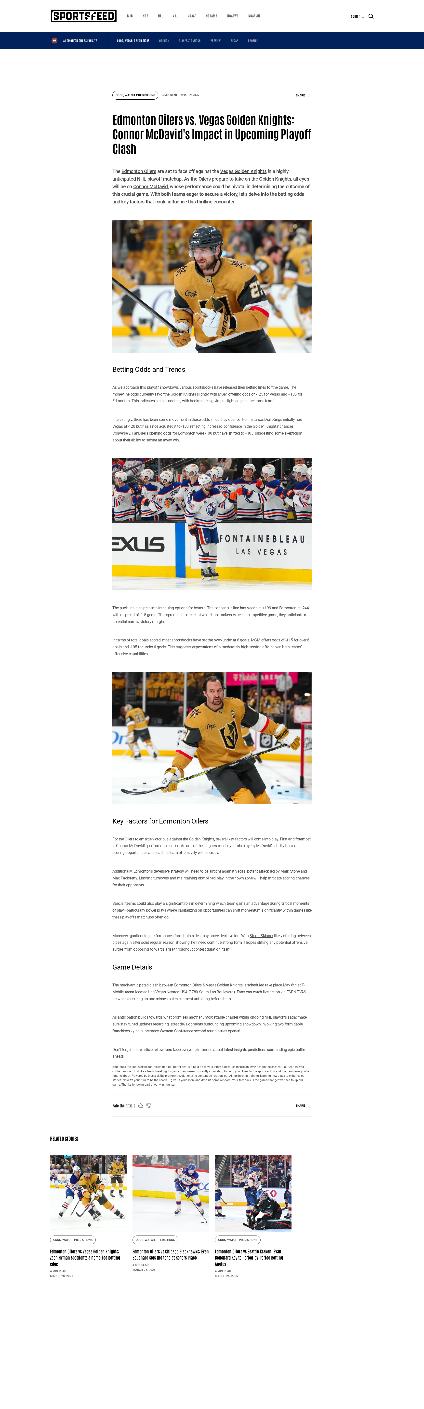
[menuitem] (130, 16)
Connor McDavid (150, 186)
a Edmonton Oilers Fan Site (80, 40)
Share (301, 95)
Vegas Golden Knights (243, 171)
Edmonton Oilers (138, 171)
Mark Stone (290, 871)
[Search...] (371, 16)
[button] (130, 16)
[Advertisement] (212, 67)
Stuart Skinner (261, 935)
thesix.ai (153, 1075)
